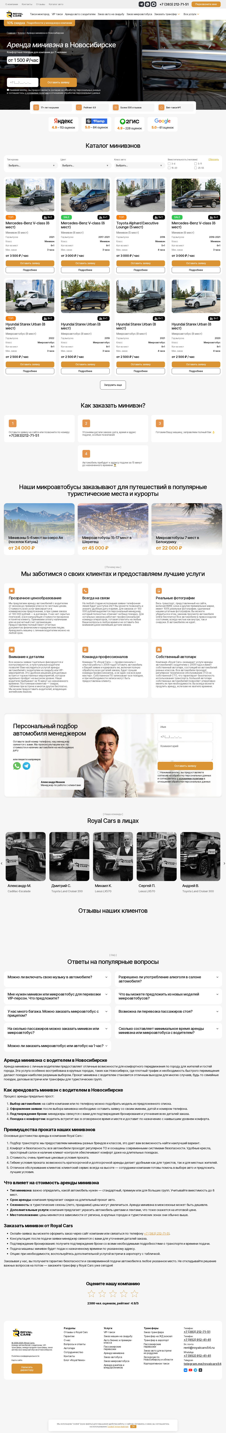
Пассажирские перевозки (112, 1348)
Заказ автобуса (113, 1357)
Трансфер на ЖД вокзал (158, 1336)
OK (133, 1426)
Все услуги (190, 14)
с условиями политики (37, 92)
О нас (67, 1340)
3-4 (173, 163)
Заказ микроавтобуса (139, 14)
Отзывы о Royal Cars (76, 1332)
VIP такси (57, 14)
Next (224, 863)
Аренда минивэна (114, 1353)
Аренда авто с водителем (80, 14)
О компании (11, 4)
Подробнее (30, 269)
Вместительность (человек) (182, 159)
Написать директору (26, 1368)
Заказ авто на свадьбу (111, 14)
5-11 (200, 163)
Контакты (27, 4)
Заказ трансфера (154, 1332)
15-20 (174, 168)
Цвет (63, 159)
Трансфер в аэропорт (156, 1340)
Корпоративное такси (156, 1363)
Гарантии (69, 1336)
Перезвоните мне (206, 4)
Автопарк (69, 1348)
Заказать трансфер (165, 14)
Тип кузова (12, 159)
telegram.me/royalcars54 (202, 1364)
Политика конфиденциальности (25, 1356)
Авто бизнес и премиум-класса (118, 1341)
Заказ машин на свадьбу (118, 1336)
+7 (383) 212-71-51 (173, 4)
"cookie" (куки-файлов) (117, 1426)
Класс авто (120, 159)
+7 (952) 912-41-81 (197, 1340)
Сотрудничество (73, 1352)
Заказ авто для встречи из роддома (157, 1352)
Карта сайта (17, 1360)
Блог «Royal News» (74, 1360)
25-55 (201, 168)
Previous (1, 863)
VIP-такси (109, 1332)
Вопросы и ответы (74, 1344)
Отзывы (40, 4)
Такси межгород (40, 14)
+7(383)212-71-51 (24, 435)
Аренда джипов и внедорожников (114, 1366)
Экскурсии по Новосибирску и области (158, 1358)
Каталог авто (56, 4)
